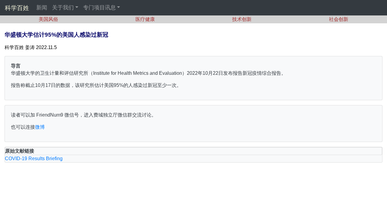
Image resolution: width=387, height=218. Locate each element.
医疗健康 (145, 19)
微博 (40, 127)
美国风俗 (48, 19)
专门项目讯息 (99, 8)
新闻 (41, 8)
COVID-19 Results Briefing (34, 158)
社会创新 (338, 19)
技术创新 (242, 19)
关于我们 (63, 8)
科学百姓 (17, 8)
